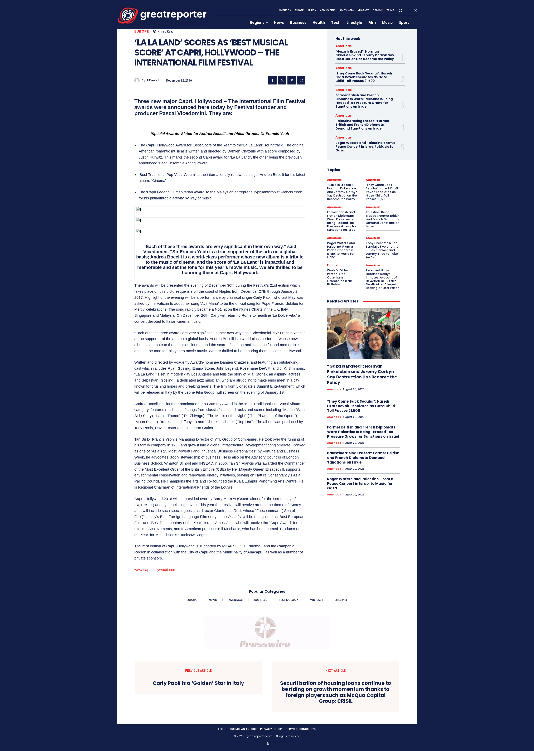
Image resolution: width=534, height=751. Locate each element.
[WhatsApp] (301, 80)
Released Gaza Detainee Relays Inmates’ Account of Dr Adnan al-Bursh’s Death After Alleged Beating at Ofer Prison (382, 279)
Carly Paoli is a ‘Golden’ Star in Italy (198, 683)
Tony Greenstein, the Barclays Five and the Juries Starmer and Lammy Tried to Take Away (382, 250)
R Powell (152, 80)
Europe (141, 31)
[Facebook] (272, 80)
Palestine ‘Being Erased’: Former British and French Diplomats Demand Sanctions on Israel (362, 125)
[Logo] (162, 15)
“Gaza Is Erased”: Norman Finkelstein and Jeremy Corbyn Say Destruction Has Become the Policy (364, 55)
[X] (415, 10)
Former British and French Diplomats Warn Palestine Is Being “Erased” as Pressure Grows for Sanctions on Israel (364, 101)
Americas (343, 46)
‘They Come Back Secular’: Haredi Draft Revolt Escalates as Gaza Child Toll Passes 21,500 (363, 77)
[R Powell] (138, 80)
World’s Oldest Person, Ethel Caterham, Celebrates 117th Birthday (339, 277)
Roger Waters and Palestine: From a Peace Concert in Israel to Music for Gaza (365, 146)
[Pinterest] (291, 80)
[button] (400, 10)
